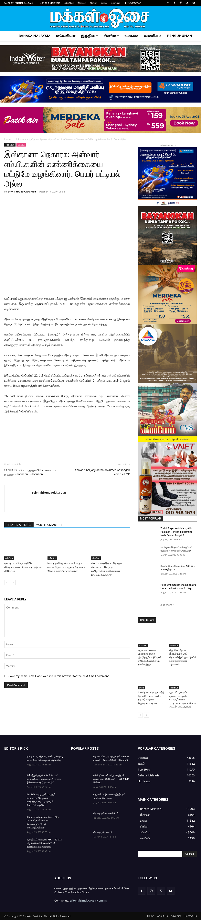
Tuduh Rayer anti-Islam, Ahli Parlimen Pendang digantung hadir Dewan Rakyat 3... (176, 532)
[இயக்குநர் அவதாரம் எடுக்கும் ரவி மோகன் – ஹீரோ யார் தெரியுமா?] (147, 552)
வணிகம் (115, 3)
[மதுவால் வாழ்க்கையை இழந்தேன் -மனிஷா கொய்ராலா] (81, 799)
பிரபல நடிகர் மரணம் (102, 832)
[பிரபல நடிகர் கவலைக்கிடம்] (81, 818)
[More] (69, 200)
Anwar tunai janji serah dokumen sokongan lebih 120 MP (102, 472)
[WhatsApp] (51, 200)
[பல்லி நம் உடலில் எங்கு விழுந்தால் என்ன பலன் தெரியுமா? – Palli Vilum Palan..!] (81, 780)
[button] (168, 2)
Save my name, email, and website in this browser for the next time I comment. (59, 676)
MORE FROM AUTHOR (49, 524)
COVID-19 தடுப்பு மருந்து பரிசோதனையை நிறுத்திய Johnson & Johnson (30, 472)
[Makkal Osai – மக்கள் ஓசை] (100, 19)
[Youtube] (194, 2)
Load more (166, 605)
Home (7, 139)
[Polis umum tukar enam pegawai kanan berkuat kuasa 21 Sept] (147, 590)
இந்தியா (82, 3)
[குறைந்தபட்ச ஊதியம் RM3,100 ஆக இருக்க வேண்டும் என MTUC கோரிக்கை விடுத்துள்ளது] (14, 845)
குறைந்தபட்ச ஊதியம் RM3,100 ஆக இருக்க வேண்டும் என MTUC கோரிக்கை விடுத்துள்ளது (44, 843)
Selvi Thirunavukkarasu (22, 191)
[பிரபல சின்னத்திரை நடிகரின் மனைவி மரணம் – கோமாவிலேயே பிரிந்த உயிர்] (81, 762)
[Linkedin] (60, 200)
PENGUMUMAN (133, 3)
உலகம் (104, 3)
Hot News (20, 139)
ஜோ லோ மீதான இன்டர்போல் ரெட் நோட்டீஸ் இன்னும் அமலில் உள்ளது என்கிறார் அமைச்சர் (182, 657)
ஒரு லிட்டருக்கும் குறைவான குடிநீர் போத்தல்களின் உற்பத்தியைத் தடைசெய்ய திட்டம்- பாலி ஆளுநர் (182, 699)
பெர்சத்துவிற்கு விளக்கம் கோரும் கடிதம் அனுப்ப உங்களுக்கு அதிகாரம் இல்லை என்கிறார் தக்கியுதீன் (66, 567)
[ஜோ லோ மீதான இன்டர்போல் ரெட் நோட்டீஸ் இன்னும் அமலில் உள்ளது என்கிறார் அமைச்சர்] (183, 637)
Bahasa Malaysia (50, 3)
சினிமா (93, 3)
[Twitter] (187, 2)
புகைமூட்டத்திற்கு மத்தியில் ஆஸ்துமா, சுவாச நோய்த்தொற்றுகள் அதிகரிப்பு (23, 567)
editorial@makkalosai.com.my (88, 900)
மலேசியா (69, 3)
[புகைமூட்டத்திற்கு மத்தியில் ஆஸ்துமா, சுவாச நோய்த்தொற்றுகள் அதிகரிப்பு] (23, 546)
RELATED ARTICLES (19, 524)
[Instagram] (181, 2)
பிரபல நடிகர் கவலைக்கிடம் (106, 813)
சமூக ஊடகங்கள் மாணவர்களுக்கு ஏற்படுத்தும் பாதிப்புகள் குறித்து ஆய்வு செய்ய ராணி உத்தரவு (149, 657)
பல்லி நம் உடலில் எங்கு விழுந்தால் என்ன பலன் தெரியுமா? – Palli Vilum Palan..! (111, 779)
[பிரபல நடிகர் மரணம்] (81, 837)
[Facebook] (174, 2)
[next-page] (13, 582)
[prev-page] (6, 582)
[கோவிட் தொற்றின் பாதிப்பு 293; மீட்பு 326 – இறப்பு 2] (147, 571)
